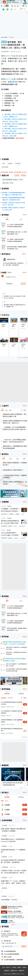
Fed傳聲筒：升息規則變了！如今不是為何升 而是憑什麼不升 (14, 345)
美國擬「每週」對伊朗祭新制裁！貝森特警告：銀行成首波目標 (4, 345)
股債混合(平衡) (10, 707)
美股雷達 (9, 506)
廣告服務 (6, 970)
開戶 (25, 731)
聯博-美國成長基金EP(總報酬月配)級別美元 (12, 730)
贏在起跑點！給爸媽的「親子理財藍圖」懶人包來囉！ (13, 172)
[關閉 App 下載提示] (1, 2)
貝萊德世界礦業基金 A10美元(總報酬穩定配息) (12, 721)
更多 (25, 410)
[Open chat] (25, 9)
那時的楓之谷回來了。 (24, 345)
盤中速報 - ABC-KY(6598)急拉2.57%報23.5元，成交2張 (14, 297)
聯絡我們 (21, 970)
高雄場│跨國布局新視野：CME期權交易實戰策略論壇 (16, 240)
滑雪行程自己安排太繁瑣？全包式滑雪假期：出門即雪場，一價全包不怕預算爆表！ (24, 325)
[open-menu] (1, 6)
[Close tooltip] (23, 13)
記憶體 (7, 805)
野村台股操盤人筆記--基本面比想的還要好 (4, 325)
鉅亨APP (8, 967)
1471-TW (9, 56)
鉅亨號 (14, 967)
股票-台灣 (8, 715)
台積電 (7, 810)
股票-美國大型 (9, 733)
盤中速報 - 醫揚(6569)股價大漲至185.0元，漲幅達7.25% (15, 305)
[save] (20, 9)
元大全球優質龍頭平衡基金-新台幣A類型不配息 (11, 703)
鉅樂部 (19, 967)
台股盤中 (11, 37)
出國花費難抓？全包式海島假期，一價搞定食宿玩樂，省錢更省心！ (14, 325)
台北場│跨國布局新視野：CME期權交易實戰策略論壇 (16, 225)
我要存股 (23, 175)
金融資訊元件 (14, 970)
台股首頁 (17, 175)
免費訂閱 (23, 946)
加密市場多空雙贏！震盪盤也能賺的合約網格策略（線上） (17, 248)
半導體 (7, 814)
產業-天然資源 (9, 724)
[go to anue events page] (20, 6)
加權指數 (14, 82)
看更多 (24, 214)
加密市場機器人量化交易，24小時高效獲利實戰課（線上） (17, 233)
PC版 (3, 967)
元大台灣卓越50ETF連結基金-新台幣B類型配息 (11, 712)
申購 (25, 704)
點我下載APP (20, 138)
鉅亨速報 (5, 37)
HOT (8, 224)
